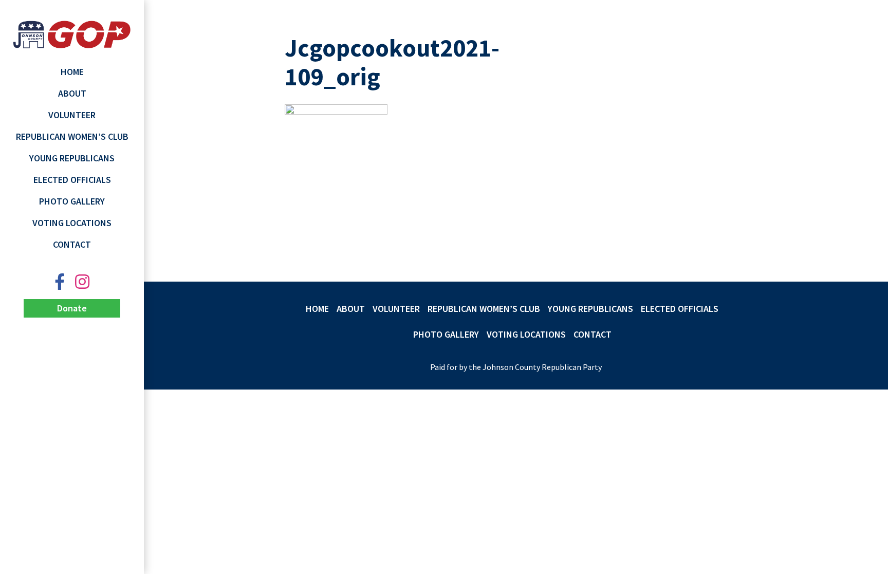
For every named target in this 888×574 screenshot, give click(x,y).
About (72, 93)
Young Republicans (72, 158)
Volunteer (72, 115)
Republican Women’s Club (72, 136)
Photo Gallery (72, 201)
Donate (72, 308)
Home (72, 72)
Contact (72, 244)
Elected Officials (72, 180)
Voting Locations (72, 223)
